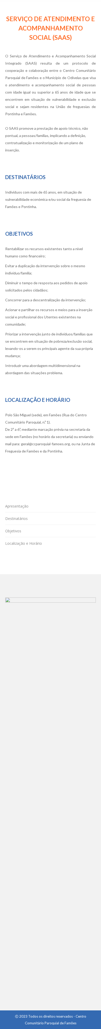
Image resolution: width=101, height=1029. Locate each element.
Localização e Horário (23, 543)
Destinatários (16, 518)
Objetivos (13, 530)
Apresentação (16, 506)
